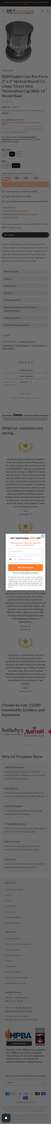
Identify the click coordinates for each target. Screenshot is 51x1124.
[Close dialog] (43, 536)
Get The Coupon (25, 568)
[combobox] (12, 559)
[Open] (6, 1118)
